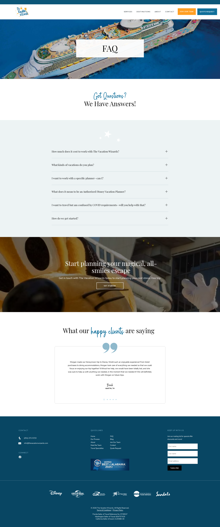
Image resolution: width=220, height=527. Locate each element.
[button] (128, 11)
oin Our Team (115, 442)
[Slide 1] (103, 399)
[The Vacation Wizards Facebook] (20, 457)
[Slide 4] (113, 399)
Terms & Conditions (104, 510)
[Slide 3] (110, 399)
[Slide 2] (107, 399)
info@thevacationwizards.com (36, 443)
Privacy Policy (118, 510)
